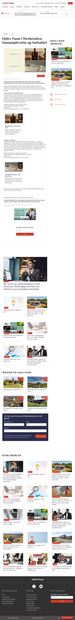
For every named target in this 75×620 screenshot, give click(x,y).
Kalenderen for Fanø (31, 599)
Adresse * (6, 428)
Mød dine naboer (46, 7)
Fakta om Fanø (30, 601)
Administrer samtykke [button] (7, 603)
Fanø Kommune (30, 605)
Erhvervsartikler (30, 603)
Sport (56, 7)
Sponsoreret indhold (31, 610)
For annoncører (6, 597)
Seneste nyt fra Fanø (31, 594)
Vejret (62, 7)
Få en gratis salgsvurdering (33, 608)
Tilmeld (70, 3)
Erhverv (19, 7)
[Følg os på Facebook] (34, 586)
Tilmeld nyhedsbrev (67, 617)
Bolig (12, 7)
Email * (28, 421)
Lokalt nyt (35, 7)
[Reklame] (25, 214)
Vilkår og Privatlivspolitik (8, 599)
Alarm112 (5, 7)
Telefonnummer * (8, 421)
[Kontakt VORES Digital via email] (41, 586)
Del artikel (40, 76)
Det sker (27, 7)
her (16, 197)
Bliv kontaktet (41, 436)
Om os (3, 594)
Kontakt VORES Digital (7, 601)
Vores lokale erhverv (31, 597)
